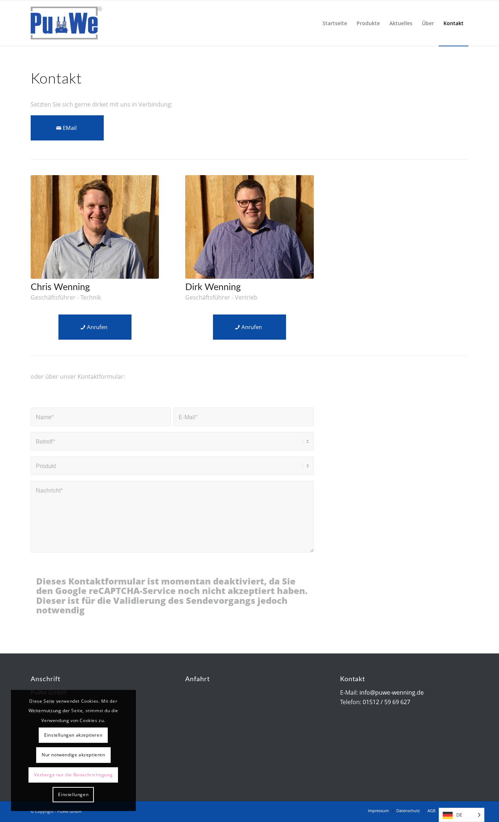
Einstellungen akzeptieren (73, 735)
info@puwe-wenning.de (391, 692)
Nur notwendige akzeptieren (73, 755)
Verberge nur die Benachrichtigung (73, 775)
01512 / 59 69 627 (386, 702)
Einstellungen (73, 794)
